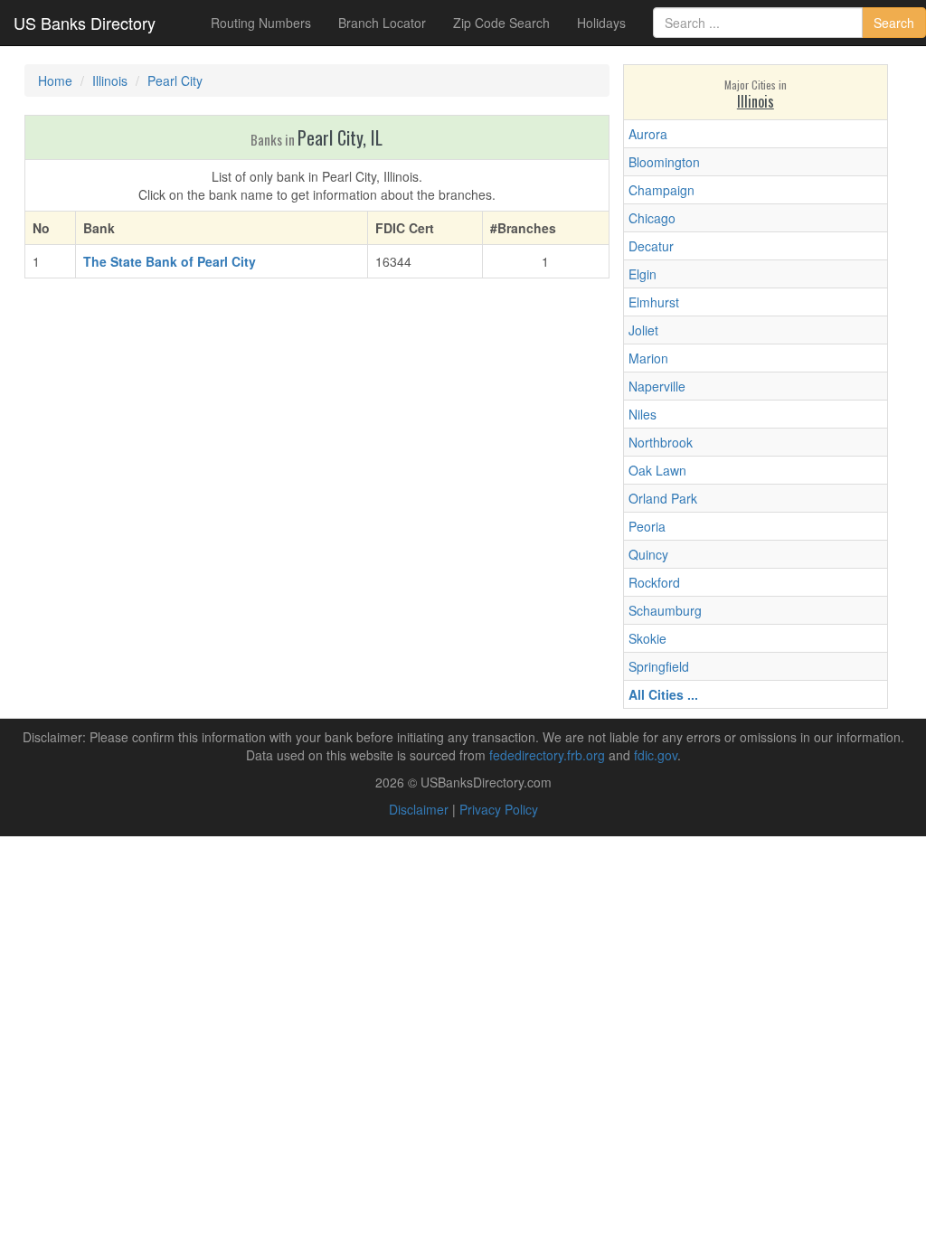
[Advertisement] (317, 423)
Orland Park (662, 498)
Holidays (601, 23)
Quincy (648, 554)
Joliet (643, 330)
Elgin (642, 274)
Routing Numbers (261, 23)
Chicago (652, 218)
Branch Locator (382, 23)
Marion (648, 358)
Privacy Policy (498, 809)
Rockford (654, 582)
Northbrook (660, 442)
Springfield (658, 666)
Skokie (647, 638)
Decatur (651, 246)
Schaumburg (665, 610)
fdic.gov (655, 755)
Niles (642, 414)
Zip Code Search (501, 23)
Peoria (647, 526)
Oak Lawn (657, 470)
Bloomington (664, 162)
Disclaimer (419, 809)
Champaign (661, 190)
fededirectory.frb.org (547, 755)
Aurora (647, 134)
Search (894, 23)
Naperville (656, 386)
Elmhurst (653, 302)
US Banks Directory (85, 22)
